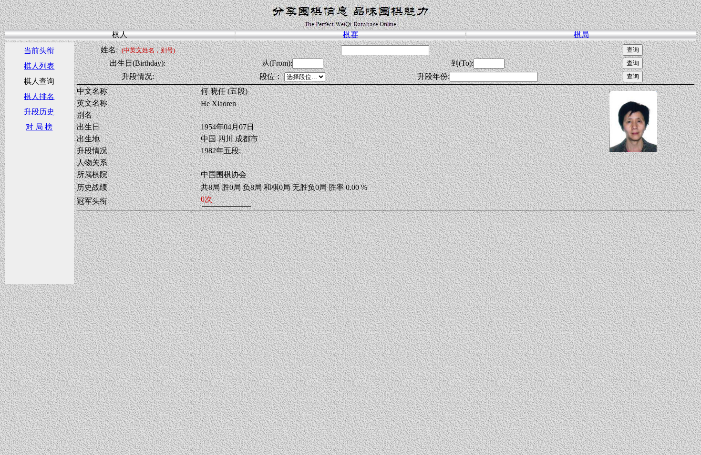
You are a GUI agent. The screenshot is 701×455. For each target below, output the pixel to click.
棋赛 (350, 34)
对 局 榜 (39, 127)
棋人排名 (39, 96)
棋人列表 (39, 66)
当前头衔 (39, 51)
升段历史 (39, 112)
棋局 (581, 34)
